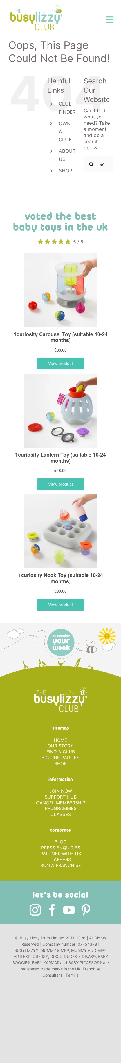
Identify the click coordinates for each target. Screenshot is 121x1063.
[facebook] (52, 910)
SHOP (65, 171)
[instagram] (35, 910)
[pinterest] (85, 910)
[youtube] (69, 910)
